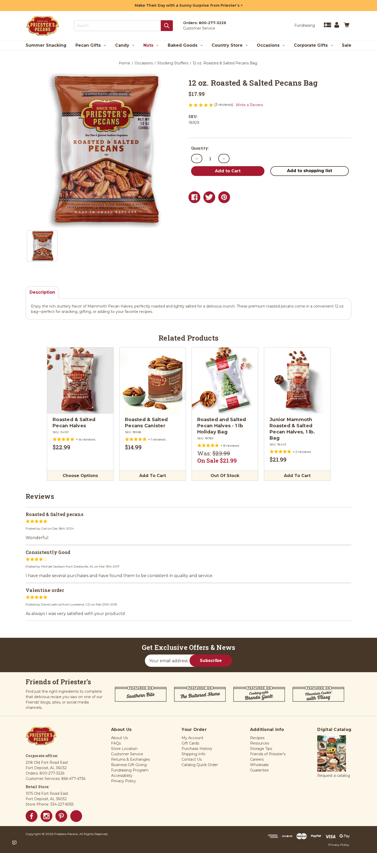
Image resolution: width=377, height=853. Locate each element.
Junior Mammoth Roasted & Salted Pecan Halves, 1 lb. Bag (292, 429)
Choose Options (80, 475)
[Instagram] (46, 816)
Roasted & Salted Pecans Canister (146, 423)
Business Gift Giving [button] (129, 764)
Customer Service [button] (127, 754)
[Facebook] (194, 197)
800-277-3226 (212, 23)
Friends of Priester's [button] (267, 754)
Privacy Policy (338, 845)
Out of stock (225, 475)
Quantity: (200, 148)
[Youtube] (76, 816)
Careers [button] (257, 759)
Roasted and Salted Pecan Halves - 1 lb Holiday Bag (221, 426)
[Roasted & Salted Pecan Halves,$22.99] (80, 381)
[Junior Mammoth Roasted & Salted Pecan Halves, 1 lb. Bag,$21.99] (297, 381)
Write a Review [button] (249, 105)
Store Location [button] (124, 748)
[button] (331, 753)
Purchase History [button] (197, 748)
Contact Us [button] (192, 759)
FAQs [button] (116, 743)
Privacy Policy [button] (123, 781)
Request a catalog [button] (333, 775)
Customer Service (199, 28)
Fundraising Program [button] (129, 770)
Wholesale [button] (259, 764)
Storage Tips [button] (261, 748)
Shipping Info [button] (193, 754)
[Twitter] (209, 197)
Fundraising (304, 25)
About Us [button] (119, 738)
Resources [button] (259, 743)
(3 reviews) (224, 104)
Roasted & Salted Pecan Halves (74, 423)
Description (42, 292)
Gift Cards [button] (190, 743)
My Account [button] (192, 738)
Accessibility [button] (122, 775)
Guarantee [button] (259, 770)
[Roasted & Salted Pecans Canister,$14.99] (153, 381)
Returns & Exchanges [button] (130, 759)
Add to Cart (152, 475)
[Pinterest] (224, 197)
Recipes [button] (257, 738)
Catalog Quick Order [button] (200, 764)
